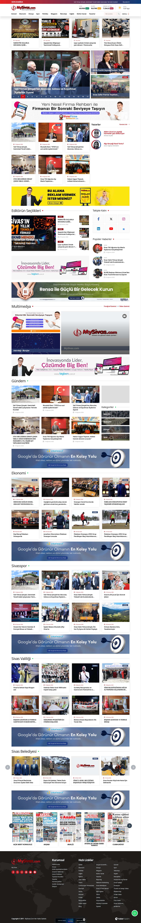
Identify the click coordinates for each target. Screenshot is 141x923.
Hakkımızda (56, 864)
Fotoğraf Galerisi (110, 306)
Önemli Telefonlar (58, 872)
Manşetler (117, 876)
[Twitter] (111, 219)
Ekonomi (22, 14)
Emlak (80, 897)
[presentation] (14, 73)
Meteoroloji (117, 891)
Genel (80, 865)
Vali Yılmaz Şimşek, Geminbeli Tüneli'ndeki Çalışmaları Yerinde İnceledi (95, 2)
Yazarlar (92, 14)
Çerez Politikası (57, 874)
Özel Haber (82, 879)
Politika (45, 14)
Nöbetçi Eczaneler (102, 903)
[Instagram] (123, 219)
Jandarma (117, 906)
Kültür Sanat (82, 14)
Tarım (98, 894)
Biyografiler (82, 900)
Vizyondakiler (100, 900)
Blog (80, 906)
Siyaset (98, 906)
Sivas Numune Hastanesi (118, 903)
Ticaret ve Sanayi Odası (121, 888)
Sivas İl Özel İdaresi (102, 888)
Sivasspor (117, 885)
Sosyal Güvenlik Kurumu (101, 865)
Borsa (116, 897)
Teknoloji (63, 14)
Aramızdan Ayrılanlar (120, 879)
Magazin (54, 14)
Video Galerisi (124, 306)
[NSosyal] (123, 228)
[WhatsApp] (135, 913)
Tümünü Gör (123, 124)
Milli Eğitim (99, 891)
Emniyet (81, 888)
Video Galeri (82, 903)
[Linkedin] (98, 228)
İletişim (54, 886)
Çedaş (98, 897)
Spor (38, 14)
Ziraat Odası (118, 894)
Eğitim (81, 876)
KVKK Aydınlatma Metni (59, 869)
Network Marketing (102, 882)
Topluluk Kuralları (57, 877)
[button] (14, 96)
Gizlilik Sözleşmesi (58, 884)
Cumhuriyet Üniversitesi (86, 885)
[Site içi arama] (118, 13)
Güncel (14, 14)
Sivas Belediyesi (101, 885)
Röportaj (99, 879)
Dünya (31, 14)
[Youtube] (111, 228)
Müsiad (81, 894)
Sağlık (72, 14)
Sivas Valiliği (118, 882)
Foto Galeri (117, 900)
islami (80, 882)
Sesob (80, 891)
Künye (54, 867)
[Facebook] (98, 219)
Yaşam (116, 873)
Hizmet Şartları (57, 881)
